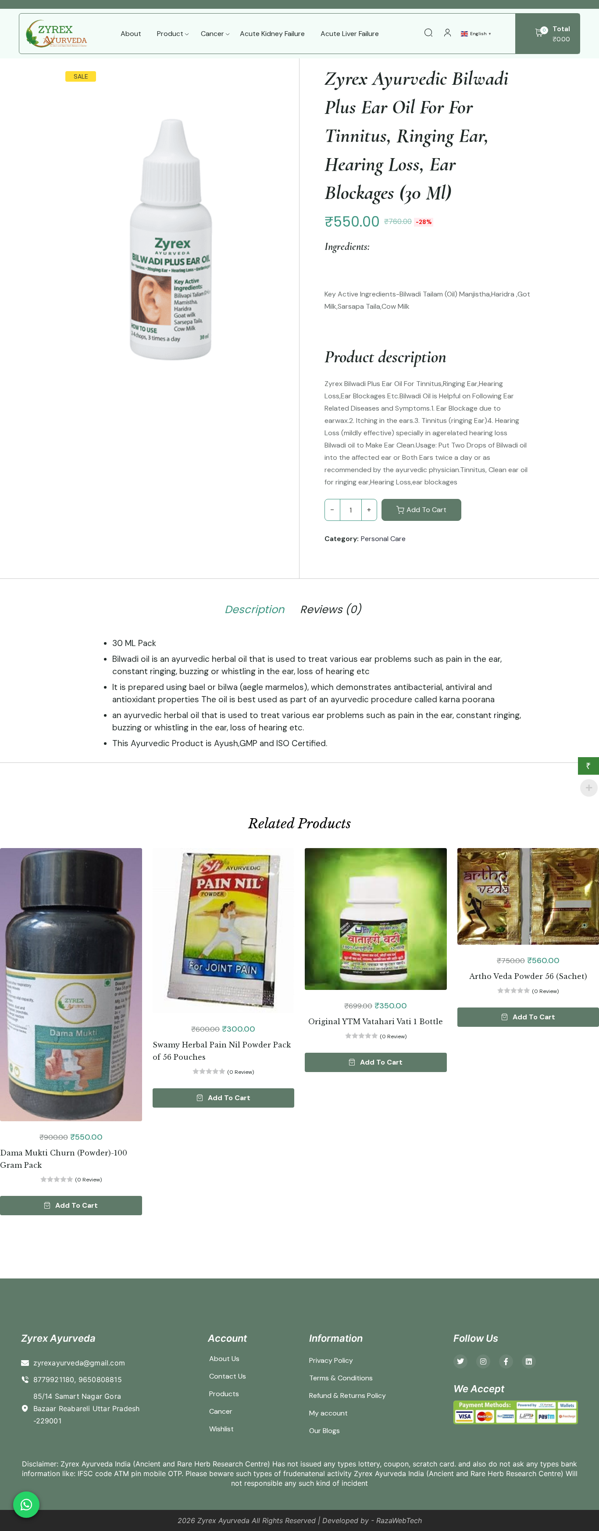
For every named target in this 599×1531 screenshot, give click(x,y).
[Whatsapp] (26, 1504)
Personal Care (383, 538)
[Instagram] (483, 1361)
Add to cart (426, 509)
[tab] (254, 611)
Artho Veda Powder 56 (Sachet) (528, 976)
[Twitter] (460, 1361)
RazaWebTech (399, 1520)
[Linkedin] (529, 1361)
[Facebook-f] (506, 1361)
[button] (71, 1205)
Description (254, 610)
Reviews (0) (330, 610)
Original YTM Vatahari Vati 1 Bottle (375, 1021)
